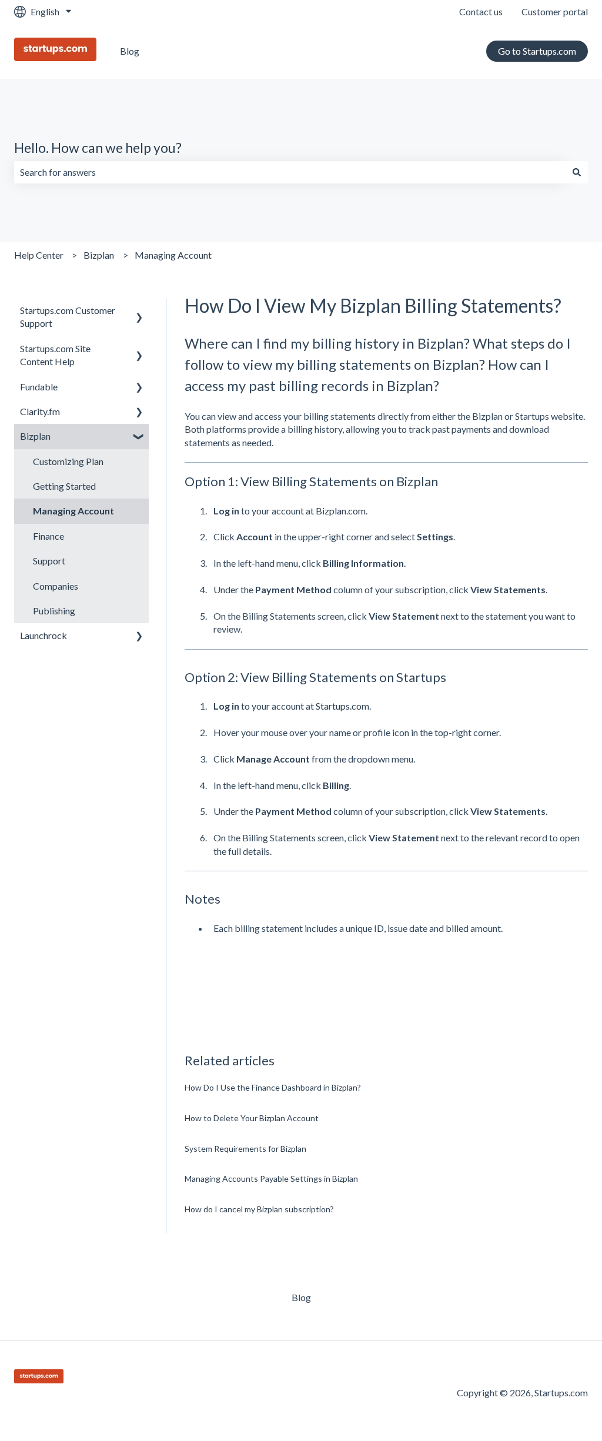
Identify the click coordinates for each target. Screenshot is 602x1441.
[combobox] (290, 172)
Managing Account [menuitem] (73, 510)
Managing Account (173, 254)
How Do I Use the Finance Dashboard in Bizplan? (273, 1087)
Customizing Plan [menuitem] (68, 461)
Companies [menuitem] (55, 585)
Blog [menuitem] (301, 1297)
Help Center (38, 254)
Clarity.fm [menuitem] (40, 411)
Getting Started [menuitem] (64, 486)
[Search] (577, 172)
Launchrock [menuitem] (43, 635)
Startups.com (342, 705)
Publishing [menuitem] (54, 610)
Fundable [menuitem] (39, 386)
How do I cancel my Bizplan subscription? (259, 1209)
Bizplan (98, 254)
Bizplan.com (341, 510)
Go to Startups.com (537, 50)
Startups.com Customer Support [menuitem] (67, 317)
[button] (139, 311)
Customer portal (554, 11)
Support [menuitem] (49, 560)
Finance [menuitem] (48, 535)
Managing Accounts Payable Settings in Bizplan (271, 1178)
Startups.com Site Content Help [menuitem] (55, 355)
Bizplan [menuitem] (35, 436)
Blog (129, 50)
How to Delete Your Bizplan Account (252, 1118)
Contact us (481, 11)
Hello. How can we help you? (98, 147)
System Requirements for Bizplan (245, 1149)
